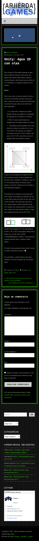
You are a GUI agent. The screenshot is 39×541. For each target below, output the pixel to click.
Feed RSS (24, 536)
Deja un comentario (12, 52)
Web (5, 362)
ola (29, 270)
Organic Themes (14, 536)
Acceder (30, 536)
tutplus (31, 175)
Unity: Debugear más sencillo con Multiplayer (20, 283)
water (10, 273)
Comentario (7, 314)
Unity (17, 270)
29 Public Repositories (14, 515)
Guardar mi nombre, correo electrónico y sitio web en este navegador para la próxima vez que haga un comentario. (19, 375)
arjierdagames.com (13, 509)
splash (6, 273)
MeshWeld (27, 212)
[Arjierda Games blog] (19, 9)
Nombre (7, 341)
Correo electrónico (10, 352)
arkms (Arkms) (15, 492)
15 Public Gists (12, 518)
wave (14, 273)
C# (13, 270)
